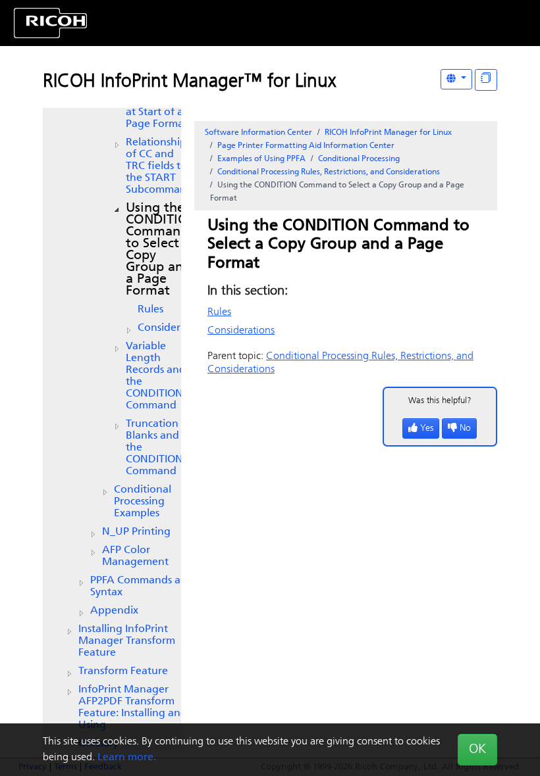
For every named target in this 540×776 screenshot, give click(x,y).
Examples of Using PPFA (261, 159)
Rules (150, 309)
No (465, 428)
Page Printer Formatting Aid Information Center (305, 146)
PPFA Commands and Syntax (142, 586)
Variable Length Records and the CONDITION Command (156, 376)
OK (477, 749)
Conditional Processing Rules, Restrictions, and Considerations (328, 172)
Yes (426, 428)
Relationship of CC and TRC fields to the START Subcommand (159, 166)
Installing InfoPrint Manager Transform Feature (126, 641)
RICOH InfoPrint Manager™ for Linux (189, 82)
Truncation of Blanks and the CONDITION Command (159, 448)
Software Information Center (258, 133)
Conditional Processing (359, 159)
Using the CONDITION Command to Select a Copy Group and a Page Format (162, 250)
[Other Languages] (456, 79)
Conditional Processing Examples (142, 502)
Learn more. (126, 757)
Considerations (174, 328)
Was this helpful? (440, 401)
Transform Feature (123, 671)
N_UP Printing (136, 532)
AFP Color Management (135, 556)
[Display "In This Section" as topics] (486, 80)
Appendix (114, 611)
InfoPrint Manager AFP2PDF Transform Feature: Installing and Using (132, 708)
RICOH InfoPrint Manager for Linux (388, 133)
